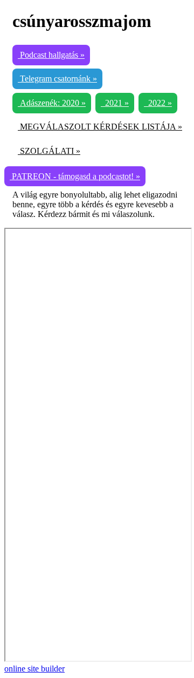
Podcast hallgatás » (51, 54)
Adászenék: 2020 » (52, 102)
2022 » (158, 102)
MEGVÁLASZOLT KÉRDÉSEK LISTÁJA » (100, 126)
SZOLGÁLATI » (49, 150)
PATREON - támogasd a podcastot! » (75, 176)
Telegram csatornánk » (57, 78)
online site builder (34, 668)
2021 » (115, 102)
